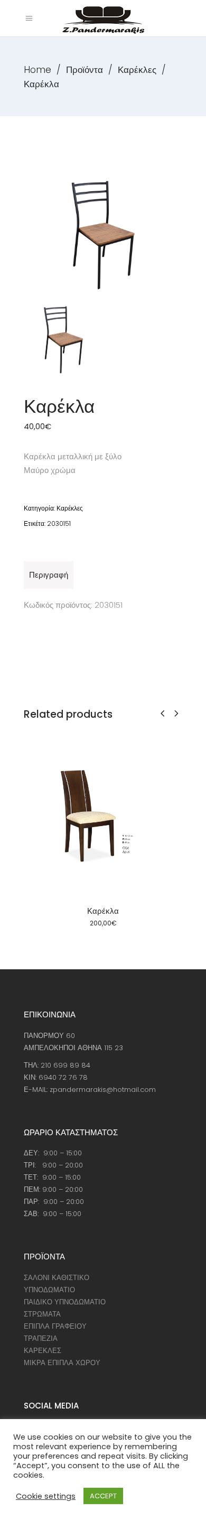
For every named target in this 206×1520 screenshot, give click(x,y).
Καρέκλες (137, 69)
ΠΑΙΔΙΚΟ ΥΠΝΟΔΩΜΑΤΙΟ (65, 1302)
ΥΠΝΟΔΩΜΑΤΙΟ (49, 1290)
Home (37, 69)
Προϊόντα (84, 69)
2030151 (59, 523)
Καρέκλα (103, 910)
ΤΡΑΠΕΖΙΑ (41, 1338)
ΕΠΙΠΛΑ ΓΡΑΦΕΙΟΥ (55, 1326)
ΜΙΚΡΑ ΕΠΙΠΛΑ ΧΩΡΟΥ (62, 1363)
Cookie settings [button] (46, 1496)
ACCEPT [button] (103, 1496)
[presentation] (162, 713)
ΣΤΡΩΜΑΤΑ (42, 1314)
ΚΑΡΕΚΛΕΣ (42, 1351)
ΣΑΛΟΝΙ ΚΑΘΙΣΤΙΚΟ (56, 1278)
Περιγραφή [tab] (48, 574)
